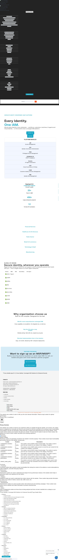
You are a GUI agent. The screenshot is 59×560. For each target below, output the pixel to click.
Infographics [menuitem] (6, 548)
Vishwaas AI (9, 26)
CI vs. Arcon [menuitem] (6, 524)
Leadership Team (9, 72)
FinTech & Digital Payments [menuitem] (9, 509)
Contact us (30, 133)
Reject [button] (12, 417)
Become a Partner (9, 59)
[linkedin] (26, 377)
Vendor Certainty (7, 399)
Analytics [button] (2, 475)
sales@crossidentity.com (12, 383)
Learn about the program (30, 365)
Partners (29, 56)
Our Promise (9, 71)
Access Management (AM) (9, 20)
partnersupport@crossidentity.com (15, 381)
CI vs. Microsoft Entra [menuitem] (8, 517)
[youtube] (34, 377)
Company (29, 68)
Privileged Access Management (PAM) (9, 23)
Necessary (3, 436)
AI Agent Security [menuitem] (7, 495)
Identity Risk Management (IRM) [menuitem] (10, 498)
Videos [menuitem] (5, 549)
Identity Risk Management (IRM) (9, 19)
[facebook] (30, 377)
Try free (30, 136)
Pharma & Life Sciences (9, 36)
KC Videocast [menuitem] (6, 553)
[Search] (29, 99)
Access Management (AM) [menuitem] (9, 499)
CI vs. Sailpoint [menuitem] (7, 523)
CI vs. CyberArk (9, 49)
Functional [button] (2, 464)
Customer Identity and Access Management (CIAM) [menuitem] (14, 497)
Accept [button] (9, 417)
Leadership (6, 394)
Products (29, 14)
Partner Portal (9, 62)
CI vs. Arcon (9, 52)
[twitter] (28, 377)
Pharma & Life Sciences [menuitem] (8, 512)
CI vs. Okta (9, 46)
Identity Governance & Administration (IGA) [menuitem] (12, 501)
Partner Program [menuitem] (7, 527)
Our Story (9, 69)
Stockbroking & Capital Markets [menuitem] (10, 510)
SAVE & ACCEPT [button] (4, 490)
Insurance (9, 39)
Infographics (9, 84)
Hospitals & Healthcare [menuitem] (8, 513)
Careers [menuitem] (5, 541)
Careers (9, 75)
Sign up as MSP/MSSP (30, 361)
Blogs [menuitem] (5, 546)
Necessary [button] (2, 434)
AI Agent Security (9, 16)
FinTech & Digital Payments (9, 33)
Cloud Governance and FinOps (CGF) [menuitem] (11, 502)
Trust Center (6, 401)
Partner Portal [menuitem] (6, 531)
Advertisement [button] (3, 481)
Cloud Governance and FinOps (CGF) (9, 17)
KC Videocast (9, 88)
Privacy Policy (3, 417)
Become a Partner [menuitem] (7, 528)
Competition (29, 43)
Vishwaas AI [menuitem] (6, 505)
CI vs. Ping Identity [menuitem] (7, 520)
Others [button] (1, 486)
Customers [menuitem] (6, 539)
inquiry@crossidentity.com (14, 384)
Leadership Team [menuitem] (7, 538)
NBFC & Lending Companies (9, 32)
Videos (9, 85)
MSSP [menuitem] (5, 533)
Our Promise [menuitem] (6, 537)
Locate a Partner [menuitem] (7, 530)
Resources (29, 81)
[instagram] (32, 377)
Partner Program (9, 58)
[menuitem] (4, 494)
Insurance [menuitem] (6, 515)
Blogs (9, 82)
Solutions (29, 30)
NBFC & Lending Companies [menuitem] (9, 508)
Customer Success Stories (9, 396)
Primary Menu (29, 11)
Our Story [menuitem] (5, 535)
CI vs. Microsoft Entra (9, 45)
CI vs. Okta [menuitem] (6, 519)
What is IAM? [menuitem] (6, 555)
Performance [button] (3, 470)
